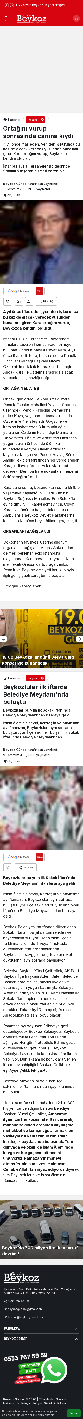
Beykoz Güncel (15, 184)
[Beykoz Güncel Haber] (31, 18)
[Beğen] (7, 301)
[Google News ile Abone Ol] (18, 291)
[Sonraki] (11, 5)
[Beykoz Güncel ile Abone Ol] (40, 291)
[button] (76, 18)
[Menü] (7, 18)
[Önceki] (6, 5)
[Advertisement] (41, 69)
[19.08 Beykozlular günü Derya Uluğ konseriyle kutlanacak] (41, 638)
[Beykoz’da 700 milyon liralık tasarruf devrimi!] (41, 1229)
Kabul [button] (73, 1413)
